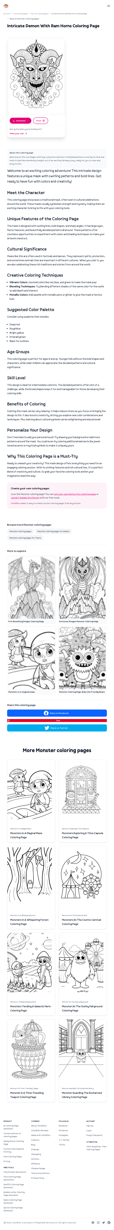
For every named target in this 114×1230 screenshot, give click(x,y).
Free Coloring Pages (20, 13)
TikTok (62, 1144)
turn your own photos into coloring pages (75, 494)
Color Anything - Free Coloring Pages (96, 1148)
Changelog (36, 1154)
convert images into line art (25, 497)
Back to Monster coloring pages (24, 18)
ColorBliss (15, 503)
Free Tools (9, 1167)
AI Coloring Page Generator (11, 1127)
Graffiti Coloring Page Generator (14, 1186)
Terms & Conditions (40, 1173)
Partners (35, 1159)
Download (20, 120)
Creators (35, 1140)
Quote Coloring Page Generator (13, 1209)
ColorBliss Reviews (39, 1130)
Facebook (63, 1125)
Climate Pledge (38, 1168)
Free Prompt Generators (15, 1172)
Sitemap (35, 1149)
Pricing (7, 1161)
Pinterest (63, 1130)
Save (58, 720)
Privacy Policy (37, 1178)
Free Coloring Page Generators (12, 1178)
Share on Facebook (59, 713)
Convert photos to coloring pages (12, 1135)
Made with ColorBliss (40, 1135)
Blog (33, 1144)
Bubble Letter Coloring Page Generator (14, 1193)
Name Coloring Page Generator (13, 1201)
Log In (89, 1130)
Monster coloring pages (40, 13)
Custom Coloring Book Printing (14, 1150)
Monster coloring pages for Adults (53, 531)
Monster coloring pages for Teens (25, 537)
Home (8, 13)
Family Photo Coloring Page (14, 1142)
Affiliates (35, 1163)
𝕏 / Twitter (64, 1140)
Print (38, 120)
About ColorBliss (39, 1125)
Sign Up (89, 1125)
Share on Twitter (59, 727)
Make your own (17, 133)
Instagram (63, 1135)
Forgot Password (94, 1135)
